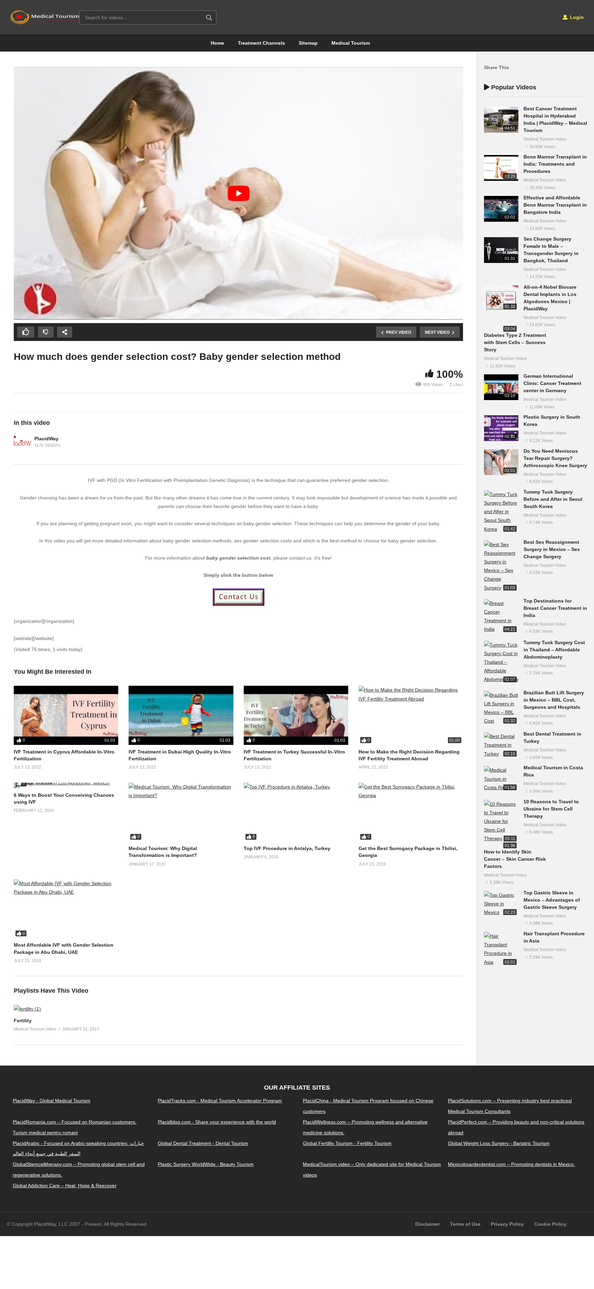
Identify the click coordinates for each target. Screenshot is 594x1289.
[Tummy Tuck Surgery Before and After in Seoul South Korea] (501, 511)
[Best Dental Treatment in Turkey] (501, 745)
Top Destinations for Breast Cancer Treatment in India (555, 608)
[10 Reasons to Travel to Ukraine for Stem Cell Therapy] (501, 821)
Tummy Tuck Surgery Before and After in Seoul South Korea (553, 499)
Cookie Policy (550, 1224)
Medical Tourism (350, 43)
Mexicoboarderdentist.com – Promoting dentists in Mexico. (511, 1164)
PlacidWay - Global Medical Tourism (51, 1100)
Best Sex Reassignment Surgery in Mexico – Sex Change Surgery (552, 549)
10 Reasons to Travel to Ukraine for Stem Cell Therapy (551, 809)
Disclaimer (427, 1224)
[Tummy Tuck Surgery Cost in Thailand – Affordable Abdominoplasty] (501, 662)
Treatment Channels (261, 43)
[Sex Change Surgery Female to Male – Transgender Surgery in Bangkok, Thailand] (501, 250)
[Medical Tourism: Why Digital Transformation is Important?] (181, 812)
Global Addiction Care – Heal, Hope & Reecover (65, 1185)
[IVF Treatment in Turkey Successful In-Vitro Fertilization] (296, 715)
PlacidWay (46, 438)
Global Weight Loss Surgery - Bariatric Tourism (499, 1143)
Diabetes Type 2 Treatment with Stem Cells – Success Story (515, 342)
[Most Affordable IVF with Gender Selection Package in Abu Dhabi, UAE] (66, 908)
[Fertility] (27, 1009)
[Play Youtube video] (238, 193)
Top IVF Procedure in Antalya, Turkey (287, 848)
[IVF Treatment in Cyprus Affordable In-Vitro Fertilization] (66, 715)
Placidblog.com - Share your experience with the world (217, 1122)
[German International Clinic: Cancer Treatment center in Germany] (501, 387)
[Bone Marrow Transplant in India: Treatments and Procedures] (501, 168)
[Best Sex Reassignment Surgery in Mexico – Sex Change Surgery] (501, 566)
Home (217, 43)
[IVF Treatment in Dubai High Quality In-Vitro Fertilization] (181, 715)
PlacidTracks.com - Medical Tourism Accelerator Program (220, 1100)
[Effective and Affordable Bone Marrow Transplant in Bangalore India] (501, 209)
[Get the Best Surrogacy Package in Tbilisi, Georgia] (411, 812)
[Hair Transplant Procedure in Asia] (501, 949)
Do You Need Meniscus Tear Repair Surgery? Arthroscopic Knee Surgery (555, 458)
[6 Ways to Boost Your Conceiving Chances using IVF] (66, 785)
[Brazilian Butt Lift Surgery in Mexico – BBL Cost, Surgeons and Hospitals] (501, 708)
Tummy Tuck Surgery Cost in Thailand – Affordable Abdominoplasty (554, 650)
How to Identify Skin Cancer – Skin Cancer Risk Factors (515, 859)
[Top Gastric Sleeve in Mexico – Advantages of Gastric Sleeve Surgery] (501, 904)
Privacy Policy (507, 1224)
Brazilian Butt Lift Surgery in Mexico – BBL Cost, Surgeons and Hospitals (554, 700)
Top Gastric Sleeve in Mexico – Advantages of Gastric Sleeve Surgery (552, 900)
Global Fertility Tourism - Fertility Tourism (347, 1143)
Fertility (23, 1020)
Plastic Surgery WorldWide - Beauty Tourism (206, 1164)
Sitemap (308, 43)
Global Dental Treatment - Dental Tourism (203, 1143)
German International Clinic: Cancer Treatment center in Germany (552, 383)
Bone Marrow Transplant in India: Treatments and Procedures (555, 164)
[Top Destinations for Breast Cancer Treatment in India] (501, 616)
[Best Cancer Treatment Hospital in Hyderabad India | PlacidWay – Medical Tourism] (501, 120)
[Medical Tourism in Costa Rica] (501, 779)
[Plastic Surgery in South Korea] (501, 428)
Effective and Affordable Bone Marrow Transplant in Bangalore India (555, 205)
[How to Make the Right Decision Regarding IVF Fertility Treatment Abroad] (411, 715)
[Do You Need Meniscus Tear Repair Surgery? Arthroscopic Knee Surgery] (501, 462)
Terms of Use (465, 1224)
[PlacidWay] (22, 442)
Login (576, 17)
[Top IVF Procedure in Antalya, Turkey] (296, 812)
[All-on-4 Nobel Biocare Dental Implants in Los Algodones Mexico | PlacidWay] (501, 298)
